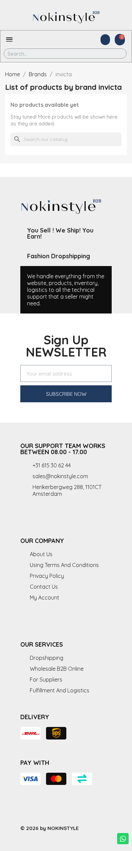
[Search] (116, 53)
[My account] (105, 39)
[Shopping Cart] (120, 39)
